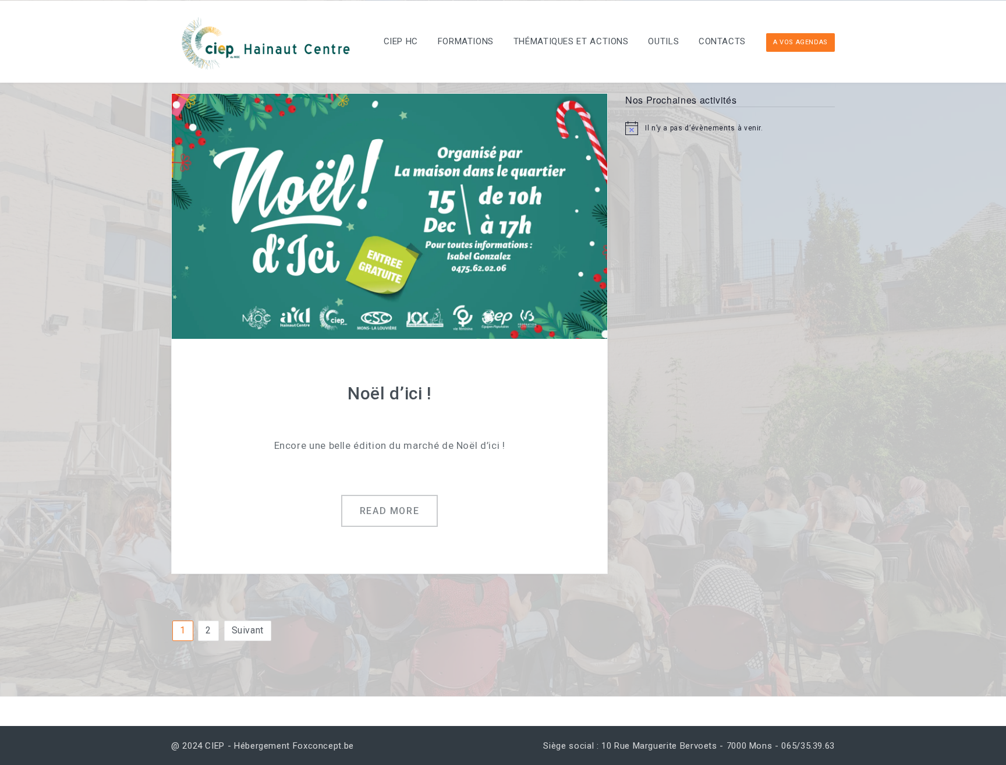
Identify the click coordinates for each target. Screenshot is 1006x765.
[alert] (730, 128)
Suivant (248, 630)
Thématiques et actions (571, 41)
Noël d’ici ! (389, 393)
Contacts (722, 41)
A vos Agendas (800, 42)
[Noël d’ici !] (389, 215)
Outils (663, 41)
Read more (389, 510)
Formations (466, 41)
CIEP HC (401, 41)
